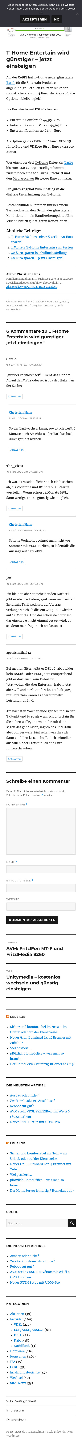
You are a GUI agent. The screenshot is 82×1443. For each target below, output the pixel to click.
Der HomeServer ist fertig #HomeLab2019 (42, 1064)
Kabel (18, 1340)
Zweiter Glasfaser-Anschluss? (32, 1101)
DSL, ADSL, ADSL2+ (29, 1330)
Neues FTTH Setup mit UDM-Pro (35, 1122)
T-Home (40, 77)
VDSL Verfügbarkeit (21, 1401)
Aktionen (22, 305)
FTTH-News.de (15, 1431)
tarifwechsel (13, 309)
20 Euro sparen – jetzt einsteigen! (37, 258)
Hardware (17, 1351)
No (57, 19)
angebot (37, 305)
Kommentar (16, 804)
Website (12, 899)
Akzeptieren (35, 19)
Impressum (15, 1410)
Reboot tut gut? (22, 1106)
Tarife (10, 83)
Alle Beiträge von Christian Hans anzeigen (31, 286)
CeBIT (14, 1367)
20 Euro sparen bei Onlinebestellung (39, 253)
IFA (12, 1362)
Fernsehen (18, 1356)
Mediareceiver (23, 178)
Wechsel (16, 1378)
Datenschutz (16, 1420)
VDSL (50, 301)
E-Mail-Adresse (19, 880)
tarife (59, 305)
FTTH (18, 1335)
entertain (49, 305)
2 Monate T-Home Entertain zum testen (42, 247)
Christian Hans (15, 301)
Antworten (14, 396)
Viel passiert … (21, 1048)
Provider (16, 1319)
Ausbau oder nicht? (24, 1095)
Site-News (18, 1383)
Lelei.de (18, 1017)
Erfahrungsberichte (25, 1372)
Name (11, 862)
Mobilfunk (22, 1346)
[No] (77, 14)
